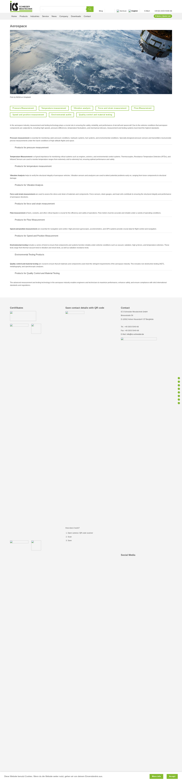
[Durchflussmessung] (179, 392)
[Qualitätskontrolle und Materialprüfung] (179, 403)
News (54, 16)
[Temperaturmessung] (179, 382)
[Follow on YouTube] (111, 11)
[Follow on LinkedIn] (108, 11)
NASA (18, 97)
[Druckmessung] (179, 378)
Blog (101, 11)
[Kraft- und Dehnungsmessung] (179, 389)
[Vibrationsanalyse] (179, 385)
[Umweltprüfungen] (179, 399)
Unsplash (27, 97)
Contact (87, 16)
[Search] (90, 9)
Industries (34, 16)
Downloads (76, 16)
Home (14, 16)
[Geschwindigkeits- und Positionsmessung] (179, 396)
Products (24, 16)
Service (45, 16)
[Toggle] (12, 147)
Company (63, 16)
